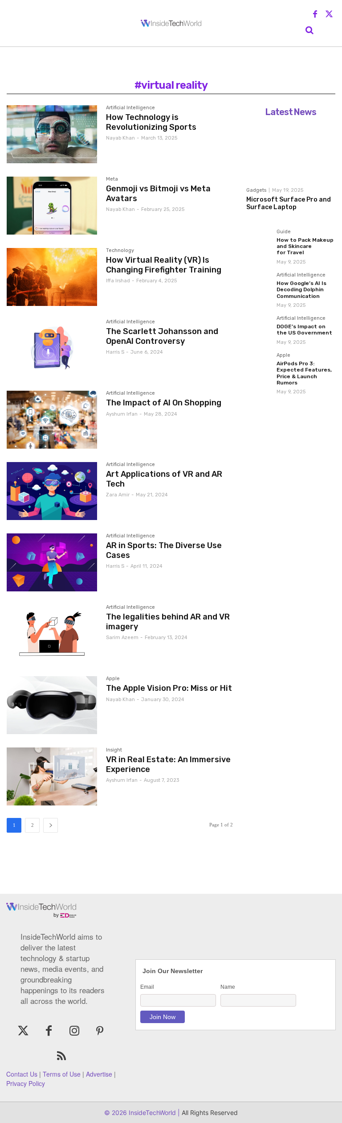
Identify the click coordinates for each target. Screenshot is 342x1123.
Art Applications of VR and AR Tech (164, 479)
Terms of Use (62, 1073)
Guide (284, 232)
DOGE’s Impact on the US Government (304, 329)
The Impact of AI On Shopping (163, 403)
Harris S (115, 352)
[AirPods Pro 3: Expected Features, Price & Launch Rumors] (258, 365)
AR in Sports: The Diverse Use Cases (164, 550)
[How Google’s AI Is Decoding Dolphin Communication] (258, 284)
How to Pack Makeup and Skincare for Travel (305, 246)
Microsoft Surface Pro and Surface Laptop (288, 203)
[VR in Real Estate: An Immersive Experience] (52, 776)
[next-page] (50, 825)
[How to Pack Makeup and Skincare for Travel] (258, 241)
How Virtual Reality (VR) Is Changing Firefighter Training (163, 265)
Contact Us (21, 1073)
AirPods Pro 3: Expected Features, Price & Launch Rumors (304, 373)
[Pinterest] (99, 1031)
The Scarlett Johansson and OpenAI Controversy (162, 336)
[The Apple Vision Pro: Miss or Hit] (52, 705)
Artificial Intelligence (130, 108)
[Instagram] (74, 1031)
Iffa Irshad (118, 281)
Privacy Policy (25, 1083)
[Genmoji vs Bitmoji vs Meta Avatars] (52, 206)
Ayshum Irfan (122, 414)
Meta (112, 179)
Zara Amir (118, 495)
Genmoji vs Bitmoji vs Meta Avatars (158, 193)
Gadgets (256, 190)
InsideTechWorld (151, 1112)
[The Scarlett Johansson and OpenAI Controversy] (52, 348)
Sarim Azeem (122, 637)
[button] (309, 30)
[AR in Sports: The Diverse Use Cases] (52, 562)
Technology (120, 250)
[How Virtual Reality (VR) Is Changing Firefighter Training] (52, 277)
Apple (113, 678)
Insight (114, 750)
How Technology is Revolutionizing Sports (151, 122)
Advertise (99, 1073)
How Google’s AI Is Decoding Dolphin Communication (301, 289)
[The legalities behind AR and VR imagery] (52, 634)
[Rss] (61, 1056)
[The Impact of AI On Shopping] (52, 420)
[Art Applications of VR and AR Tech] (52, 491)
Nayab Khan (120, 138)
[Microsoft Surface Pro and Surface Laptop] (290, 151)
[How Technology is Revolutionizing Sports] (52, 134)
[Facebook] (315, 15)
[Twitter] (329, 15)
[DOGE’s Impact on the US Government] (258, 328)
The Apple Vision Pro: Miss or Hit (169, 688)
